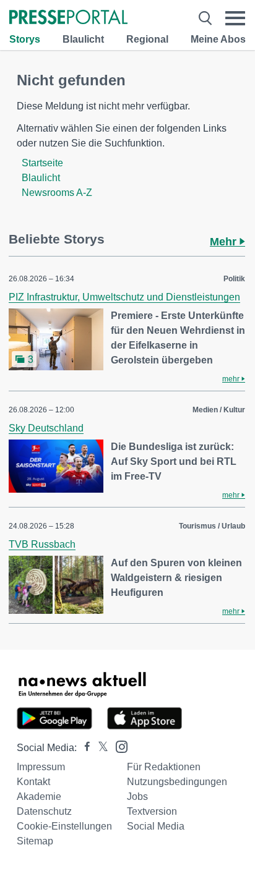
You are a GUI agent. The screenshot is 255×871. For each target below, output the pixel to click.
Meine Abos (218, 39)
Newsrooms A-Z (57, 192)
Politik (234, 278)
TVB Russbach (42, 544)
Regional (147, 39)
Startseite (42, 163)
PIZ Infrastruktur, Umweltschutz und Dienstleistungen (124, 297)
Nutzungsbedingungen (177, 781)
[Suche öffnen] (205, 18)
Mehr (225, 242)
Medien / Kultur (218, 410)
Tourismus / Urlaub (212, 526)
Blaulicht (83, 39)
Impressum (41, 767)
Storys (24, 39)
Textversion (152, 811)
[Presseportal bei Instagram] (117, 746)
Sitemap (35, 841)
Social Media (155, 826)
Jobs (137, 796)
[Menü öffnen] (235, 18)
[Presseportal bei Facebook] (83, 747)
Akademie (39, 796)
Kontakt (33, 781)
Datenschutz (44, 811)
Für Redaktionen (164, 767)
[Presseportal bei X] (99, 747)
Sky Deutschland (46, 428)
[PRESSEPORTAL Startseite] (68, 18)
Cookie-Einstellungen (64, 826)
